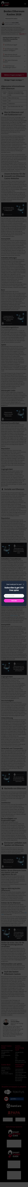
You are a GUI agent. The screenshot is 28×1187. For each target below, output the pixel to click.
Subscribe (14, 600)
